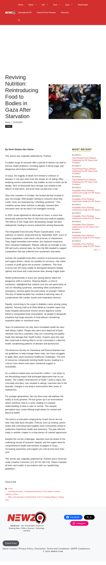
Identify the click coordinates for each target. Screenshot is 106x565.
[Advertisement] (53, 44)
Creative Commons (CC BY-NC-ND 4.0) (30, 462)
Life (43, 5)
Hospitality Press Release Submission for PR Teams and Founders (85, 226)
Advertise (65, 12)
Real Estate (83, 5)
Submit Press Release (46, 12)
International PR (25, 12)
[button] (19, 20)
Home (20, 5)
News (30, 5)
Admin (7, 122)
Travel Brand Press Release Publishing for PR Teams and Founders (84, 160)
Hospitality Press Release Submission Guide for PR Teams (86, 191)
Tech (55, 5)
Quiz (68, 5)
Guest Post (11, 543)
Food (8, 126)
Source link (10, 482)
